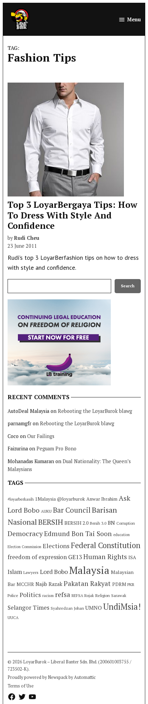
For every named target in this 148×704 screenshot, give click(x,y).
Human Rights (105, 556)
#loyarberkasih (21, 499)
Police (13, 595)
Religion (102, 595)
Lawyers (31, 572)
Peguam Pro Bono (56, 448)
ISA (132, 557)
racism (48, 595)
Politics (30, 594)
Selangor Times (28, 607)
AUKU (46, 511)
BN (111, 522)
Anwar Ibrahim (101, 499)
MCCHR (25, 584)
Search (128, 285)
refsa (62, 594)
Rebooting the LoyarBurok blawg (95, 411)
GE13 (75, 557)
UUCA (13, 617)
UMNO (93, 607)
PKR (130, 584)
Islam (15, 572)
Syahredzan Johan (67, 608)
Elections (56, 546)
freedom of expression (37, 557)
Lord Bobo (54, 571)
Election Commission (24, 546)
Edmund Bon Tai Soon (78, 533)
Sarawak (118, 595)
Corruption (125, 523)
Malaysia (89, 570)
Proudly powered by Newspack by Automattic (52, 677)
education (121, 534)
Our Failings (40, 436)
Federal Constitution (105, 545)
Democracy (25, 533)
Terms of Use (21, 686)
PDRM (119, 584)
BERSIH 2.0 (76, 523)
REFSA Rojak (83, 595)
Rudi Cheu (26, 238)
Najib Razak (48, 584)
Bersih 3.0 (98, 523)
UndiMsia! (122, 606)
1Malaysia (45, 499)
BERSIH (50, 522)
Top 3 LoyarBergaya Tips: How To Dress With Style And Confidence (72, 215)
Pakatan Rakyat (87, 583)
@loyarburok (71, 499)
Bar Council (72, 510)
